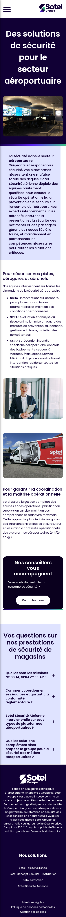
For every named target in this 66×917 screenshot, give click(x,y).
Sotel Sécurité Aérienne (33, 886)
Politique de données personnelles (33, 907)
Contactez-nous (33, 600)
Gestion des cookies (33, 912)
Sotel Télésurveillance (33, 868)
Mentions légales (33, 902)
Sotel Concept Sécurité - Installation (33, 874)
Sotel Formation (33, 880)
